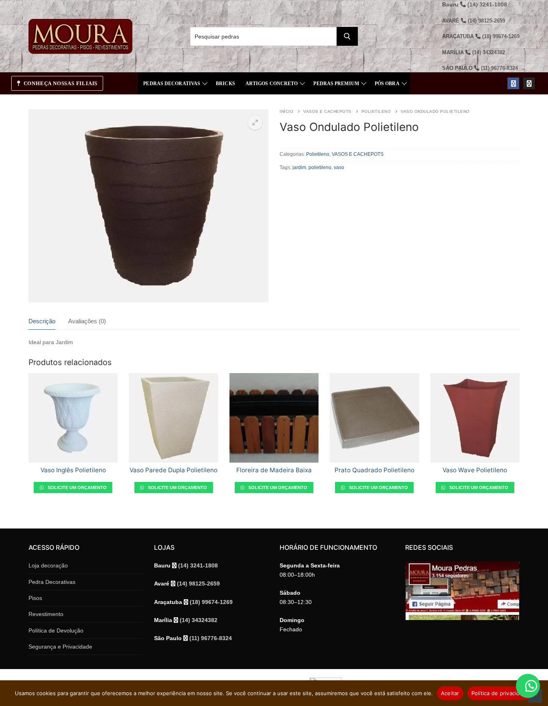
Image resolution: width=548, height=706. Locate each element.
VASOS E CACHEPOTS (327, 111)
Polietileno (376, 111)
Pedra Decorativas (51, 582)
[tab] (41, 321)
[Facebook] (513, 83)
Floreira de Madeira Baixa (274, 470)
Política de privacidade (500, 693)
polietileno (320, 167)
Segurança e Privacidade (60, 646)
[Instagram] (529, 83)
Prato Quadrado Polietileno (374, 470)
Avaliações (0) (87, 321)
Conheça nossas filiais (59, 83)
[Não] (535, 696)
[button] (255, 122)
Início (286, 111)
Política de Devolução (55, 630)
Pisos (35, 598)
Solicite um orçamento (77, 487)
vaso (339, 167)
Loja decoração (48, 565)
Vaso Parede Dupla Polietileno (173, 470)
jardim (299, 167)
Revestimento (45, 614)
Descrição (41, 321)
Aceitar (450, 693)
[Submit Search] (347, 36)
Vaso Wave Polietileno (474, 470)
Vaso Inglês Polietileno (73, 470)
